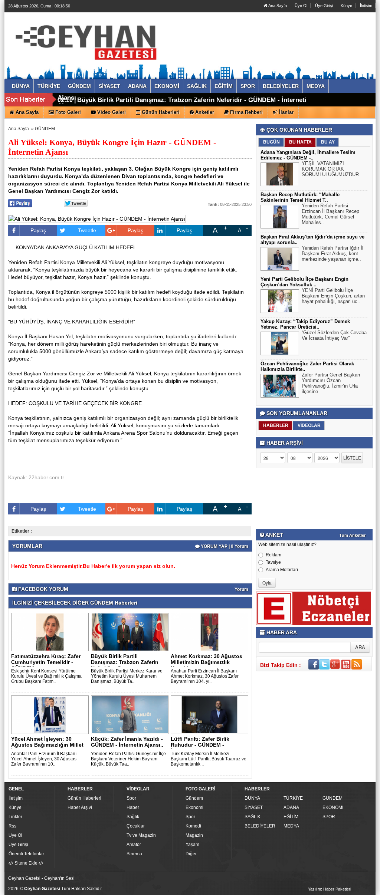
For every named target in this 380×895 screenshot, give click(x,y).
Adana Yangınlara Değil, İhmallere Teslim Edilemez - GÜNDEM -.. (308, 155)
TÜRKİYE (293, 798)
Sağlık (133, 816)
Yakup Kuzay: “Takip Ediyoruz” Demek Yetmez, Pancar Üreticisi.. (305, 324)
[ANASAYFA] (89, 38)
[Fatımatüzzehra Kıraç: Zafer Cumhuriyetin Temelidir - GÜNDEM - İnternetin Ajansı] (51, 631)
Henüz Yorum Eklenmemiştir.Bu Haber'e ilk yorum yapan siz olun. (93, 566)
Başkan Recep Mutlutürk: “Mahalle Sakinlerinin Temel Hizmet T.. (300, 197)
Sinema (134, 853)
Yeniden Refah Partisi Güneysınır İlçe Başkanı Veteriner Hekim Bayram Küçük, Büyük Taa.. (128, 759)
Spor (131, 798)
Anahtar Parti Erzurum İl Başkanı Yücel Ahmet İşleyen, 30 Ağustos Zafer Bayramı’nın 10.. (43, 759)
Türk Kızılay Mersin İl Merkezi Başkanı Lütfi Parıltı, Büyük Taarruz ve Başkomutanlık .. (208, 759)
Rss (12, 826)
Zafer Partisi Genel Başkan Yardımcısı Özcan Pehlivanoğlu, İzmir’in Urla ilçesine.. (331, 383)
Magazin (194, 835)
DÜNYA (252, 798)
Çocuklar (136, 826)
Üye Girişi (324, 5)
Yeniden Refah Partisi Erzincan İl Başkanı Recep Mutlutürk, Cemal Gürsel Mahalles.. (330, 214)
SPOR (328, 816)
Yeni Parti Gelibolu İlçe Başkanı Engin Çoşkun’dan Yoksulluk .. (304, 281)
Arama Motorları (282, 569)
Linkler (15, 816)
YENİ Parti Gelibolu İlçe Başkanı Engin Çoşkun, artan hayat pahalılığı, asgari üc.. (333, 295)
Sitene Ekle (26, 863)
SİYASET (254, 807)
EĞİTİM (291, 816)
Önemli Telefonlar (26, 853)
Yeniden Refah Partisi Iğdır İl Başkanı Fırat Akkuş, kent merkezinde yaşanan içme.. (332, 253)
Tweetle (87, 230)
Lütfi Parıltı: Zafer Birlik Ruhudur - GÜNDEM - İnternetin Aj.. (200, 745)
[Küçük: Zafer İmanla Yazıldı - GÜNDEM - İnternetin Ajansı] (131, 714)
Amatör (134, 844)
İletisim (366, 5)
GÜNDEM (45, 128)
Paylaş (38, 230)
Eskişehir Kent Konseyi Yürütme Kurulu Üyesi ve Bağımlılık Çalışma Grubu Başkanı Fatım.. (46, 676)
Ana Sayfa (277, 5)
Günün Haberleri (84, 798)
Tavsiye (273, 562)
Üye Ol (301, 5)
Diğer (191, 853)
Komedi (193, 826)
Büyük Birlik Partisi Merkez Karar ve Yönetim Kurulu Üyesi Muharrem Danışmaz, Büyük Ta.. (127, 676)
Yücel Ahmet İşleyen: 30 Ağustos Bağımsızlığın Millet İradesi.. (47, 745)
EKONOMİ (332, 807)
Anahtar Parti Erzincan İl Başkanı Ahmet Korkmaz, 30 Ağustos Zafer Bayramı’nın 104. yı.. (205, 676)
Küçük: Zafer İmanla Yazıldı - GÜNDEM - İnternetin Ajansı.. (127, 742)
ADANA (291, 807)
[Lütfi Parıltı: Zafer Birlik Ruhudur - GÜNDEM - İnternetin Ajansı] (211, 714)
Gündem (194, 798)
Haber (133, 807)
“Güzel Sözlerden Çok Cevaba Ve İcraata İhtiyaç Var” (334, 335)
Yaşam (192, 844)
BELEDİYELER (260, 826)
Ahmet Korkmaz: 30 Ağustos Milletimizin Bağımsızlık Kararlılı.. (206, 662)
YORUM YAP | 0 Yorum (224, 546)
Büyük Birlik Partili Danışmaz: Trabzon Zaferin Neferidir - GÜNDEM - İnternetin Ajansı (184, 102)
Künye (346, 5)
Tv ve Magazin (141, 835)
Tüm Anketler (352, 535)
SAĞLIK (253, 816)
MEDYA (291, 826)
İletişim (16, 798)
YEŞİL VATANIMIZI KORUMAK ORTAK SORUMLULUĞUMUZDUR (330, 169)
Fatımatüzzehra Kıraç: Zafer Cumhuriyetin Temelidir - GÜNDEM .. (46, 662)
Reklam (273, 554)
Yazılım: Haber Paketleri (329, 889)
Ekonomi (194, 807)
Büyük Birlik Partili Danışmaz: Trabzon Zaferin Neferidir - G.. (124, 662)
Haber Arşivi (80, 807)
